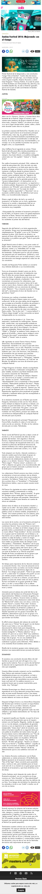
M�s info (27, 886)
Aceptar (21, 890)
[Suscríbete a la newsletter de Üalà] (21, 2)
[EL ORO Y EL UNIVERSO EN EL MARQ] (21, 64)
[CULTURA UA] (21, 799)
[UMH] (21, 860)
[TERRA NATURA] (21, 107)
